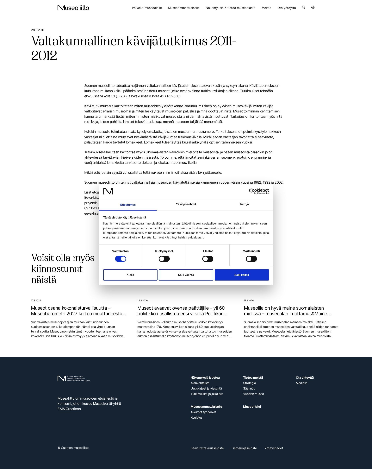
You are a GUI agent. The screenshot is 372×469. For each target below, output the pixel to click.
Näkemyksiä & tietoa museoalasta (230, 8)
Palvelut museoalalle (147, 8)
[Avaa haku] (303, 7)
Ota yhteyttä (286, 8)
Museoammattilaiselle (184, 8)
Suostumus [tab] (128, 204)
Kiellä (130, 274)
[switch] (164, 259)
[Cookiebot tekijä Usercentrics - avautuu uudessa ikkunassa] (252, 191)
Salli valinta (186, 274)
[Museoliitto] (73, 7)
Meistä (266, 8)
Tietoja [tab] (244, 204)
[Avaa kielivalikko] (312, 7)
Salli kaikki (241, 274)
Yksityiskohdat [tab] (186, 204)
